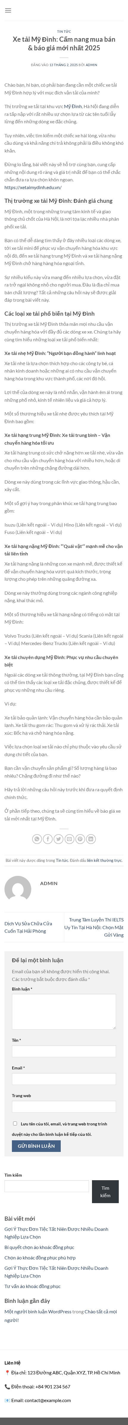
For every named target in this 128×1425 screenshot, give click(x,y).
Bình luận (22, 988)
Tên (16, 1040)
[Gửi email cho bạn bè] (69, 839)
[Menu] (8, 10)
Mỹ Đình (73, 106)
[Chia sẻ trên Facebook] (48, 839)
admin (91, 65)
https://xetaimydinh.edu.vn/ (33, 187)
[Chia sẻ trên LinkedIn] (91, 839)
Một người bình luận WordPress (37, 1311)
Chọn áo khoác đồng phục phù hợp (40, 1257)
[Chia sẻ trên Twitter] (58, 839)
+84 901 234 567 (52, 1386)
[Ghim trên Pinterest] (80, 839)
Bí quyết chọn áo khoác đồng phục (39, 1247)
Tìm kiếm (13, 1175)
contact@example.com (48, 1400)
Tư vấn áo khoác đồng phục (32, 1286)
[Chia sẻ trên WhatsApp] (37, 839)
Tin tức (64, 31)
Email (18, 1067)
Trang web (21, 1095)
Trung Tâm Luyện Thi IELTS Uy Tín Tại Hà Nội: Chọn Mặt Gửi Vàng (94, 927)
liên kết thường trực (104, 860)
